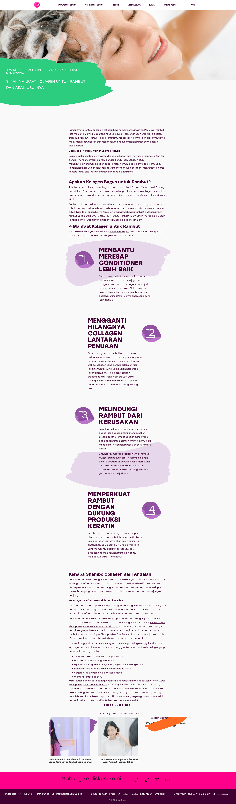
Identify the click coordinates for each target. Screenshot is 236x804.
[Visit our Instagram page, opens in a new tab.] (167, 780)
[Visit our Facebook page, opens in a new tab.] (136, 780)
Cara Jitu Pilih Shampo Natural (102, 151)
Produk (115, 5)
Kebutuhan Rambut (94, 5)
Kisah (152, 5)
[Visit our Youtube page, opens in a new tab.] (157, 780)
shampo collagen (119, 232)
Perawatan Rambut (67, 5)
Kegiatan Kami (134, 5)
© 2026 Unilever (118, 800)
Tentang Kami (169, 5)
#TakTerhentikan (108, 700)
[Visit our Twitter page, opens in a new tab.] (146, 780)
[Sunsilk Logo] (37, 5)
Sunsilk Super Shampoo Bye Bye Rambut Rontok (112, 634)
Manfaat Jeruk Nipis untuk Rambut (103, 600)
